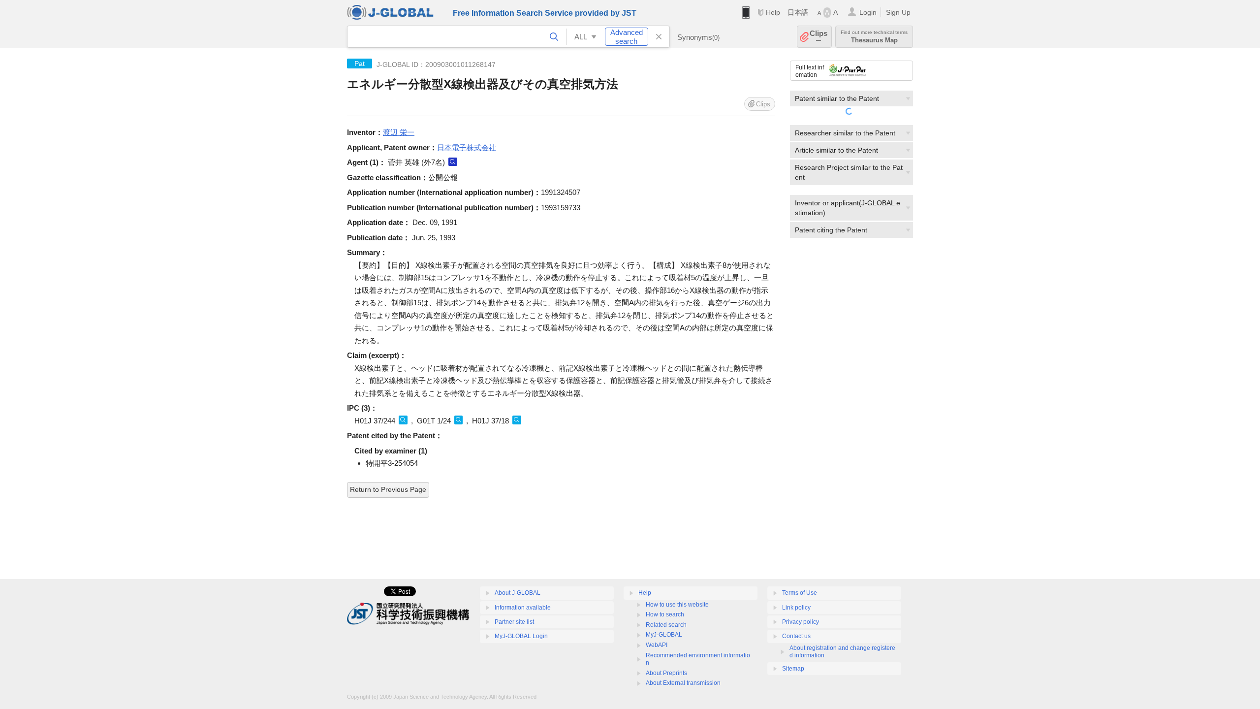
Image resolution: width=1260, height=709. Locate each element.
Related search (666, 624)
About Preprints (666, 673)
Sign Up (898, 12)
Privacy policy (800, 621)
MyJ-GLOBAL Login (521, 636)
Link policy (796, 607)
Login (868, 12)
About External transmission (683, 682)
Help (773, 12)
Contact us (796, 636)
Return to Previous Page (388, 489)
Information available (523, 607)
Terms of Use (799, 592)
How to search (665, 614)
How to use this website (677, 604)
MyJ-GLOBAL (664, 634)
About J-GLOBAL (517, 592)
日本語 (798, 12)
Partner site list (514, 621)
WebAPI (656, 645)
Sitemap (793, 668)
